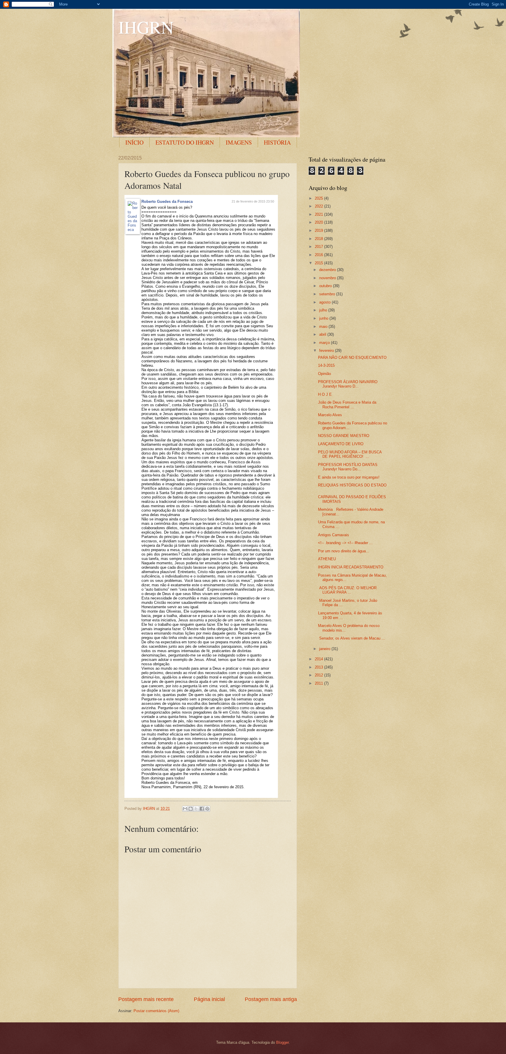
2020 (319, 222)
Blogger (282, 1042)
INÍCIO (134, 142)
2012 (319, 675)
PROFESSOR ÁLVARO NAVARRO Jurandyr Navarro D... (347, 384)
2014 (319, 659)
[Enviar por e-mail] (185, 809)
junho (324, 318)
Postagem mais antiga (271, 999)
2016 (319, 255)
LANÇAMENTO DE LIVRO (340, 444)
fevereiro (327, 350)
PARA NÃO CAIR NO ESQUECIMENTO (352, 357)
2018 (319, 238)
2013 (319, 667)
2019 (319, 230)
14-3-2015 (326, 365)
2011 (319, 683)
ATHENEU (327, 559)
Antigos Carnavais (333, 535)
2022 (319, 206)
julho (323, 310)
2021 (319, 214)
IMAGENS (239, 142)
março (325, 342)
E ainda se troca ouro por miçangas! (349, 477)
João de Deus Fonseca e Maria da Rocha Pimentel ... (347, 404)
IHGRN (146, 27)
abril (323, 334)
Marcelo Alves (330, 415)
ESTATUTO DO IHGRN (184, 142)
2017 (319, 246)
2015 (319, 263)
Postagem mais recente (146, 999)
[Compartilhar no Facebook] (202, 809)
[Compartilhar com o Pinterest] (207, 809)
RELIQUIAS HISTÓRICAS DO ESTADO (352, 485)
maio (324, 326)
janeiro (325, 649)
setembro (327, 294)
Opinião (324, 373)
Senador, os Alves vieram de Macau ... (351, 638)
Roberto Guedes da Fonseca (167, 201)
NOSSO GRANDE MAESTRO (343, 435)
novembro (328, 278)
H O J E (325, 394)
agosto (325, 302)
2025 (319, 198)
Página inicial (209, 999)
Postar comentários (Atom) (156, 1011)
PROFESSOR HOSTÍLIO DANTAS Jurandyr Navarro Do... (347, 466)
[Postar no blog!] (191, 809)
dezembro (328, 270)
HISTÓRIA (277, 142)
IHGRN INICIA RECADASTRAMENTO (350, 567)
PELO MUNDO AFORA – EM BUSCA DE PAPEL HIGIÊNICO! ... (350, 454)
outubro (326, 286)
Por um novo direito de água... (343, 551)
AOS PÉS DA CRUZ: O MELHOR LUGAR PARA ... (347, 590)
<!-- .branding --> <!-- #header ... (345, 543)
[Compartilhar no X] (196, 809)
